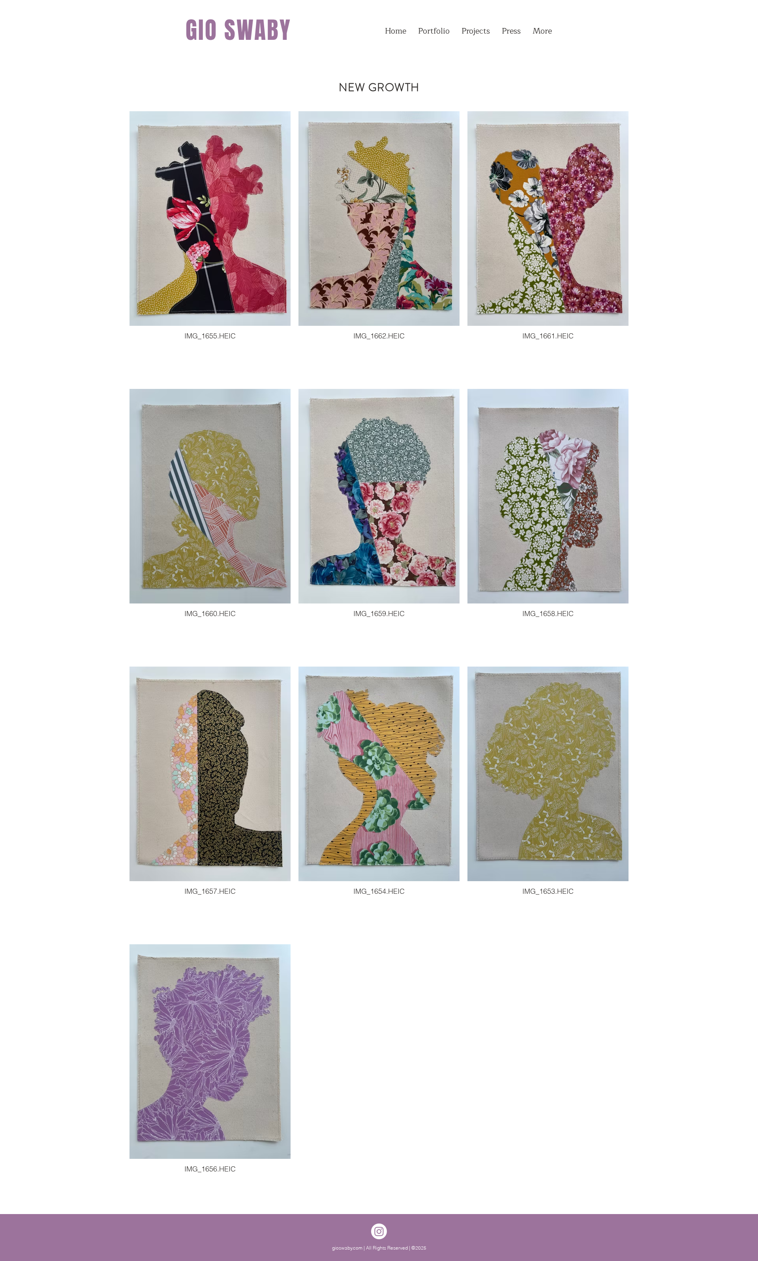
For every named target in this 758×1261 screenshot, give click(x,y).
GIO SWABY (238, 30)
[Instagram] (379, 1231)
